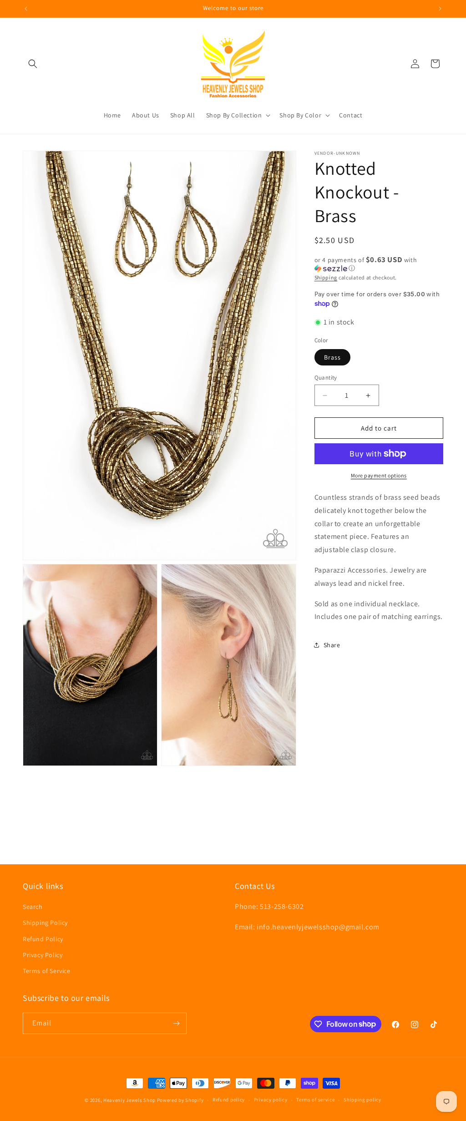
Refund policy (229, 1099)
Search (33, 907)
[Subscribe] (176, 1023)
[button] (33, 64)
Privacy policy (271, 1099)
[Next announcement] (440, 8)
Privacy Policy (42, 955)
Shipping (326, 277)
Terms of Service (47, 971)
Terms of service (315, 1099)
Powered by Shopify (180, 1100)
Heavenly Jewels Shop (129, 1100)
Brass (332, 357)
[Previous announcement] (26, 8)
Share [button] (332, 645)
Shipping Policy (45, 922)
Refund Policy (43, 939)
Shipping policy (362, 1099)
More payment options (379, 475)
